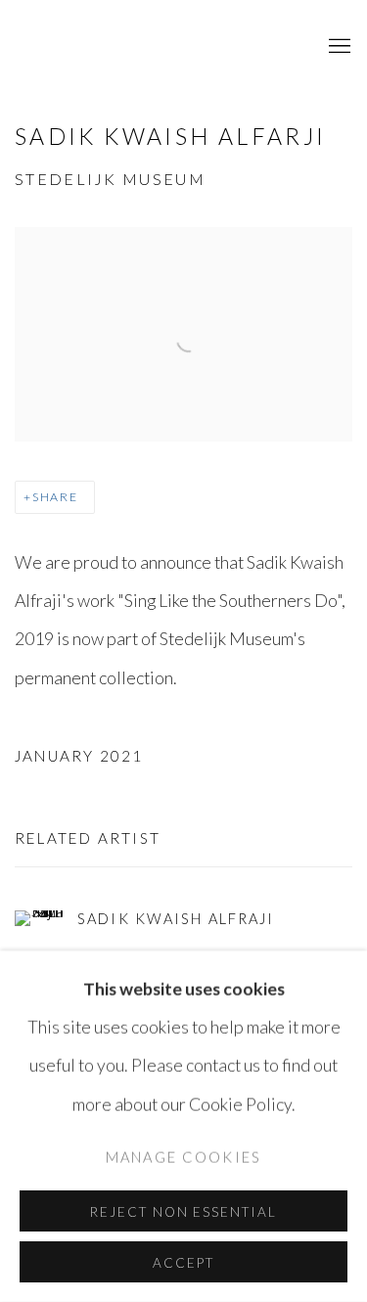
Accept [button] (183, 1263)
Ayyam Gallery (142, 47)
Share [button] (55, 496)
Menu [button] (337, 47)
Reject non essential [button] (183, 1212)
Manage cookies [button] (183, 1156)
